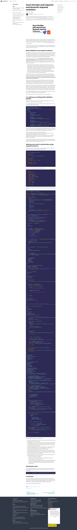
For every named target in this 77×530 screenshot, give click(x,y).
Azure (14, 504)
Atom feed (49, 505)
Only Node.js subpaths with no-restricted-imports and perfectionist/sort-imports (17, 17)
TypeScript (30, 486)
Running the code (59, 11)
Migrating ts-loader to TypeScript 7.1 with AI (19, 11)
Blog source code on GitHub (52, 501)
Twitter (65, 1)
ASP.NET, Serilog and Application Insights (19, 518)
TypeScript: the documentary (35, 501)
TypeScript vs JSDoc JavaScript (18, 500)
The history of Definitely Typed (35, 500)
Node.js (39, 486)
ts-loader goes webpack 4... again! (18, 15)
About (10, 1)
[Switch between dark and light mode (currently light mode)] (68, 1)
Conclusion (58, 12)
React (14, 520)
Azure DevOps (35, 486)
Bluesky (56, 1)
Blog (13, 1)
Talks (15, 1)
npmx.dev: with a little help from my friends (18, 21)
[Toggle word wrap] (53, 107)
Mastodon (60, 1)
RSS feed (49, 503)
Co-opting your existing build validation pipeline (60, 7)
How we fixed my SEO (33, 502)
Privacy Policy (50, 506)
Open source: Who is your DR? (17, 12)
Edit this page (29, 488)
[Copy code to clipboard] (54, 107)
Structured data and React (17, 521)
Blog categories (50, 502)
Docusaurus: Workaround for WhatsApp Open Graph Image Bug (18, 8)
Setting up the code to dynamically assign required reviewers (60, 9)
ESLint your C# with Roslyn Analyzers (18, 517)
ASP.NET (14, 515)
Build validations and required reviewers (60, 5)
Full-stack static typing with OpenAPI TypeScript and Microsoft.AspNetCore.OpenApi (18, 23)
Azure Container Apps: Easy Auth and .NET (19, 506)
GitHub (52, 1)
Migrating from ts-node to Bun (35, 513)
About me (49, 500)
